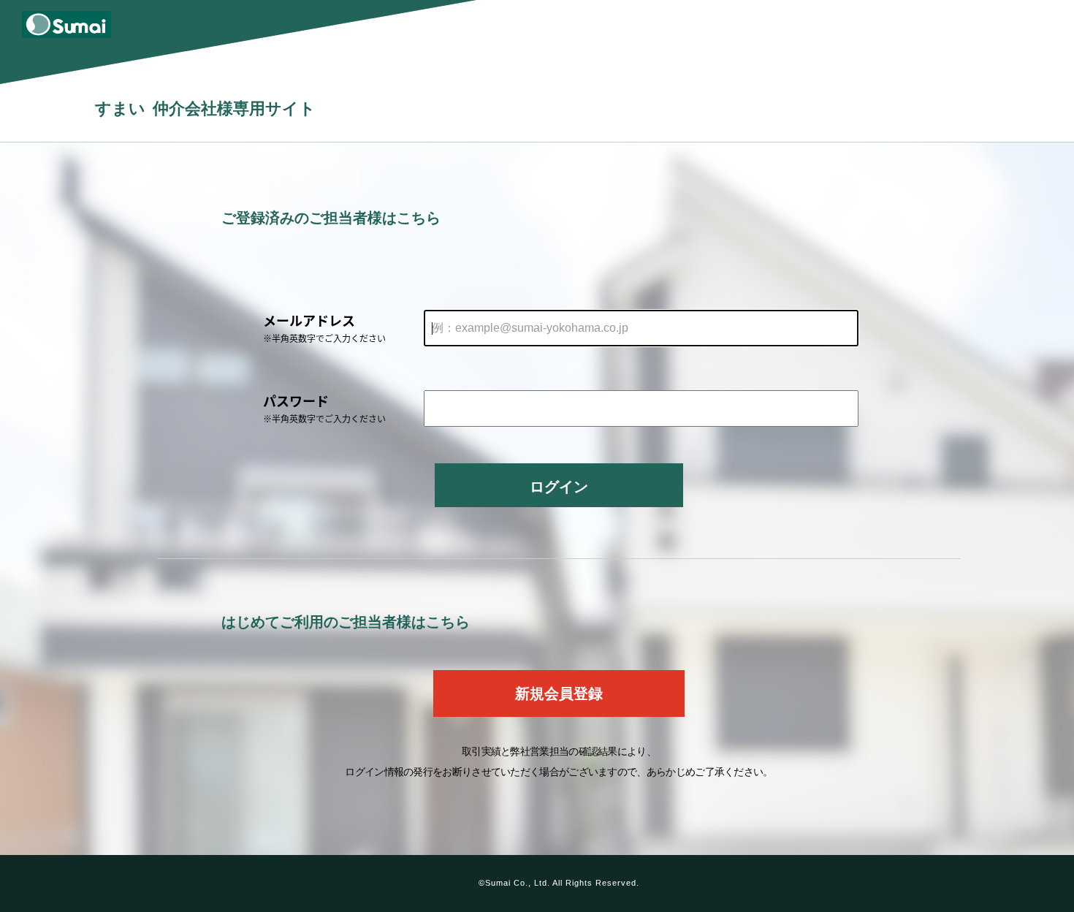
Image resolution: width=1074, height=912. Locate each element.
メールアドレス (324, 327)
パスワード (324, 408)
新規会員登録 (559, 693)
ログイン (559, 487)
